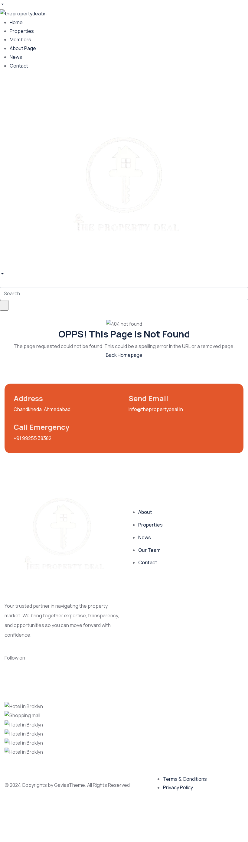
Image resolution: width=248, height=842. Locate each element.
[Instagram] (23, 91)
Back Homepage (124, 355)
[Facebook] (7, 91)
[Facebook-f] (38, 661)
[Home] (124, 185)
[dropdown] (2, 4)
